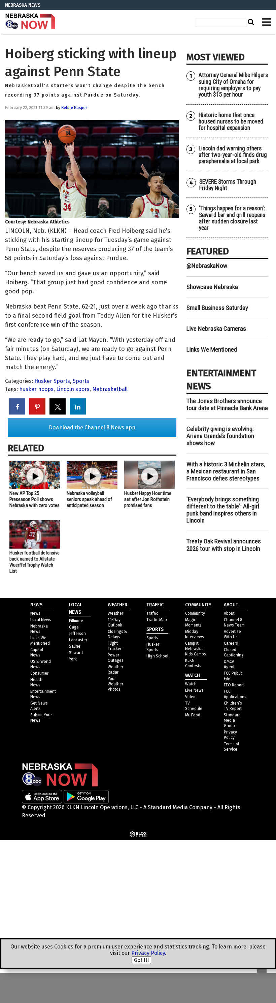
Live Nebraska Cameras (216, 328)
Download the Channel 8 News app (92, 427)
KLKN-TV (30, 22)
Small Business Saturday (217, 308)
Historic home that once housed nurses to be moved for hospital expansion (231, 122)
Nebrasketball (110, 389)
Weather (115, 613)
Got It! (141, 960)
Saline (74, 646)
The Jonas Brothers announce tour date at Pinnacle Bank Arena (227, 404)
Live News (194, 690)
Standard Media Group (216, 852)
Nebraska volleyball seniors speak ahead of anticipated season (89, 499)
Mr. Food (192, 715)
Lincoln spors (73, 389)
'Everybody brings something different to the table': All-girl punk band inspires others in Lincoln (222, 509)
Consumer (39, 673)
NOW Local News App (207, 868)
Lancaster (78, 640)
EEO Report (234, 685)
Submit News (198, 904)
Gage (74, 627)
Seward (76, 652)
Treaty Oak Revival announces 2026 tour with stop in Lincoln (223, 544)
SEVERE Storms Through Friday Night (227, 184)
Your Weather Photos (115, 684)
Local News (40, 619)
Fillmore (76, 620)
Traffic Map (156, 619)
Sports (81, 381)
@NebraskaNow (206, 266)
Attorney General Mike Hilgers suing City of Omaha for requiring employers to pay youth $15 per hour (233, 85)
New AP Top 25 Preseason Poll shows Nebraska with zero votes (34, 499)
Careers (231, 643)
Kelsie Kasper (74, 107)
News (35, 613)
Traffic (152, 613)
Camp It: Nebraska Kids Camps (195, 648)
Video (190, 696)
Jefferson (77, 633)
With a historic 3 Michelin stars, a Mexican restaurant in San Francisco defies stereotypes (225, 471)
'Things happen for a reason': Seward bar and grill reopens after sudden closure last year (232, 218)
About (229, 613)
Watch (191, 684)
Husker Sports (52, 381)
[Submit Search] (250, 22)
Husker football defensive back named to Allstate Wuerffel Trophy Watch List (34, 562)
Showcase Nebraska (212, 287)
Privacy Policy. (148, 953)
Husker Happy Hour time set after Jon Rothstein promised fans (147, 499)
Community (195, 613)
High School (157, 656)
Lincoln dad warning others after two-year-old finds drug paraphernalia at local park (233, 155)
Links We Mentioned (211, 349)
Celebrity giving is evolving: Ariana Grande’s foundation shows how (220, 436)
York (73, 659)
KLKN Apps (195, 920)
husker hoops (36, 389)
